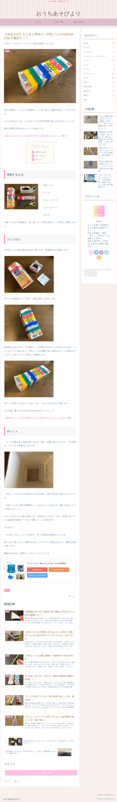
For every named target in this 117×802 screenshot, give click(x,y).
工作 (8, 590)
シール (99, 65)
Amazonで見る (59, 569)
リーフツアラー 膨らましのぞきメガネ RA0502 (46, 563)
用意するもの (41, 152)
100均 (99, 43)
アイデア (99, 47)
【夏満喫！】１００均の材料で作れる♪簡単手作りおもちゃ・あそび (35, 418)
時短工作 (99, 91)
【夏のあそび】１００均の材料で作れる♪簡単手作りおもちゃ (32, 136)
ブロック (99, 69)
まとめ (99, 78)
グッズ (99, 60)
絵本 (99, 100)
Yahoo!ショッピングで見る (37, 575)
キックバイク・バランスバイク (99, 56)
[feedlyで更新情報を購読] (106, 252)
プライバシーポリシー (106, 795)
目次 (37, 146)
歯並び (99, 95)
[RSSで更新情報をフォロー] (99, 257)
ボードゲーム (99, 74)
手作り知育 (99, 87)
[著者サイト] (91, 252)
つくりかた (40, 156)
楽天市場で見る (37, 569)
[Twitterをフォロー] (96, 252)
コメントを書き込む (41, 772)
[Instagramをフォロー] (101, 252)
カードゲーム (99, 52)
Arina (99, 221)
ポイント (39, 159)
